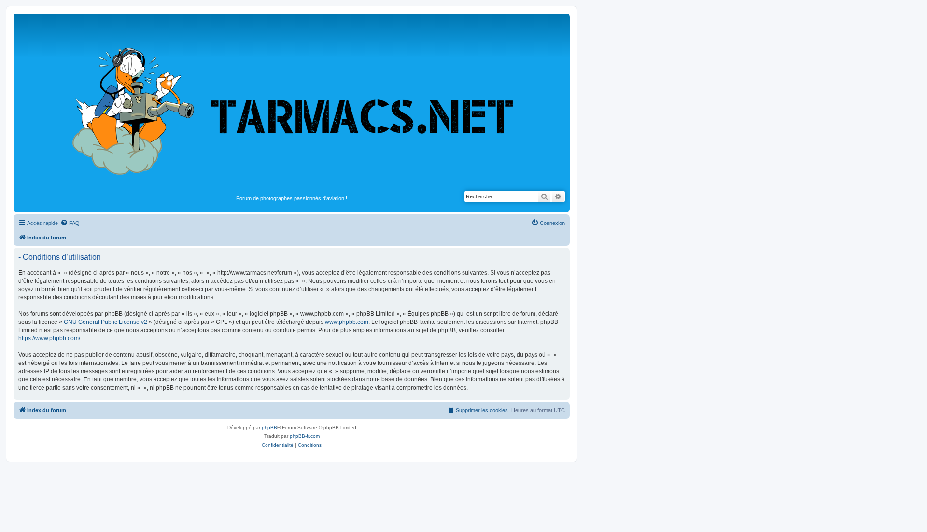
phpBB (269, 427)
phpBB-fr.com (305, 436)
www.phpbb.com (346, 322)
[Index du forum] (291, 104)
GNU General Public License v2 (105, 322)
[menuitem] (70, 223)
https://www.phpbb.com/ (49, 338)
